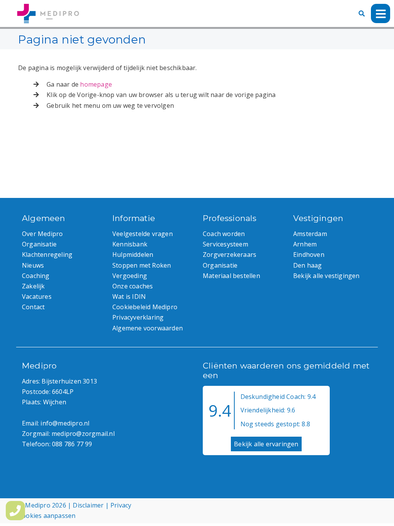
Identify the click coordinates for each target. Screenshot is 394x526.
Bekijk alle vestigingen (326, 275)
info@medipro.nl (64, 423)
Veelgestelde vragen (142, 233)
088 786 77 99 (72, 444)
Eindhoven (308, 254)
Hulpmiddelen (132, 254)
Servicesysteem (225, 244)
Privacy (120, 505)
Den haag (307, 265)
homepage (96, 84)
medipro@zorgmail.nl (83, 433)
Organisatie (39, 244)
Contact (33, 307)
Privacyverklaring (138, 317)
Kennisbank (129, 244)
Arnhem (305, 244)
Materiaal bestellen (231, 275)
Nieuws (33, 265)
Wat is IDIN (129, 296)
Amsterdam (310, 233)
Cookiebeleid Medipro (144, 307)
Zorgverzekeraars (229, 254)
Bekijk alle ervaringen (266, 444)
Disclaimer (88, 505)
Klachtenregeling (47, 254)
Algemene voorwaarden (147, 328)
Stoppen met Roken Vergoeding (141, 270)
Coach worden (224, 233)
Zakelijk (33, 286)
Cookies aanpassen (46, 515)
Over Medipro (42, 233)
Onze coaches (132, 286)
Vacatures (37, 296)
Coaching (36, 275)
